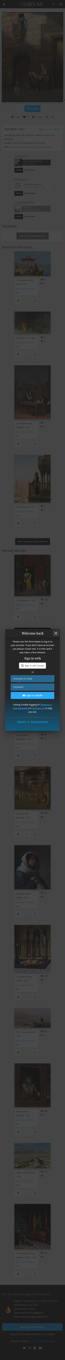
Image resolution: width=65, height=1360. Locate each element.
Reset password (39, 721)
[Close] (56, 633)
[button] (32, 666)
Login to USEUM (33, 695)
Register (21, 721)
